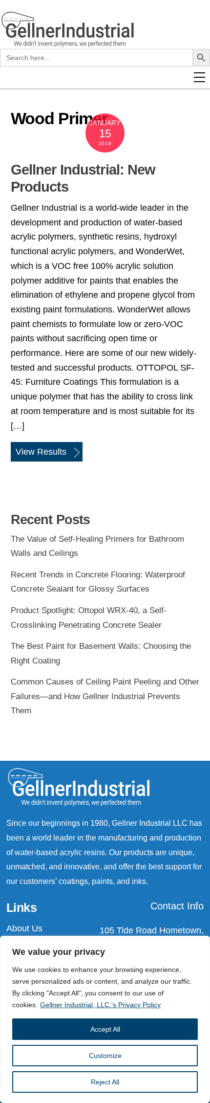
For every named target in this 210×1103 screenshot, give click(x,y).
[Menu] (204, 162)
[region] (105, 1019)
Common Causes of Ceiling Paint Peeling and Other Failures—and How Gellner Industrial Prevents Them (105, 696)
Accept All (105, 1029)
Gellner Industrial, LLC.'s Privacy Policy (100, 1005)
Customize (105, 1055)
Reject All (105, 1082)
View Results (41, 452)
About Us (24, 928)
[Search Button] (201, 147)
